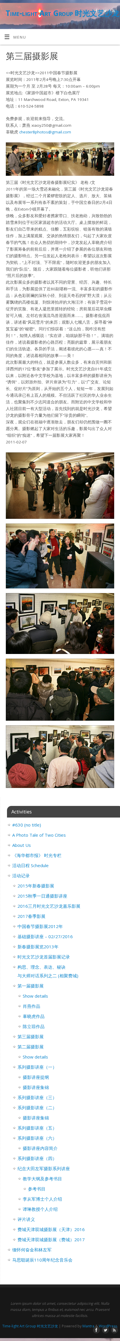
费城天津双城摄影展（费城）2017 (51, 1239)
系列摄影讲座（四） (37, 1158)
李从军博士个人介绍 (42, 1199)
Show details (35, 996)
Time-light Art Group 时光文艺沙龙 (62, 13)
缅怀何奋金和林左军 (32, 1250)
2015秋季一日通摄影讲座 (42, 896)
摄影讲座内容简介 (40, 1148)
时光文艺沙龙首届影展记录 (43, 957)
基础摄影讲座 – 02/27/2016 (45, 936)
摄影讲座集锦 (36, 1087)
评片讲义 (26, 1219)
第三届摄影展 (30, 1036)
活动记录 (21, 875)
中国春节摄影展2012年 (40, 926)
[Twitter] (104, 11)
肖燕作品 (31, 1006)
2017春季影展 (31, 916)
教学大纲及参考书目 (42, 1178)
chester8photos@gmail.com (45, 132)
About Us (21, 845)
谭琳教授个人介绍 (40, 1209)
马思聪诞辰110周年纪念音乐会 (42, 1260)
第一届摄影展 (30, 986)
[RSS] (113, 11)
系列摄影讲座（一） (37, 1067)
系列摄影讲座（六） (37, 1138)
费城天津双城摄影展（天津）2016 (51, 1229)
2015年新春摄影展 (35, 886)
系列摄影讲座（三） (37, 1097)
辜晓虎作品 (34, 1016)
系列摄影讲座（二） (37, 1107)
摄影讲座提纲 (36, 1077)
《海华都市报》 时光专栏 (36, 855)
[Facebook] (96, 11)
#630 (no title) (26, 825)
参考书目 (36, 1189)
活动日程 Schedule (30, 865)
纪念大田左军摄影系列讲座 (43, 1168)
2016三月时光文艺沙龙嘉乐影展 (48, 906)
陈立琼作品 (34, 1026)
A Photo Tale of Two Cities (39, 835)
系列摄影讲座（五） (37, 1128)
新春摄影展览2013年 (38, 946)
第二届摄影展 (30, 1047)
